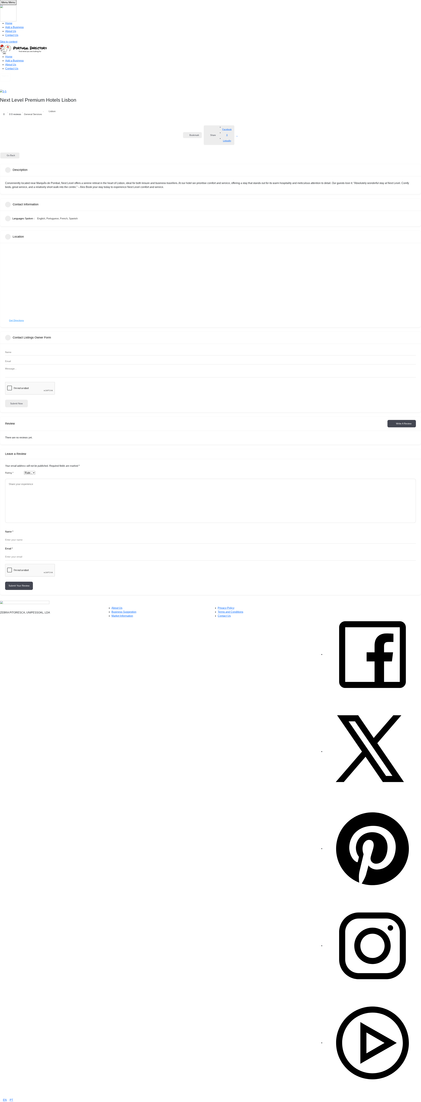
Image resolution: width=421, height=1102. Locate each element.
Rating (9, 472)
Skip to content (8, 41)
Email (9, 548)
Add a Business (14, 60)
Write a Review (403, 423)
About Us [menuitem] (10, 31)
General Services (33, 114)
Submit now (16, 403)
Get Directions (16, 320)
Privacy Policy (226, 608)
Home (8, 56)
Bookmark (194, 135)
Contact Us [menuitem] (11, 35)
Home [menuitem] (8, 23)
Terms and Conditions (230, 611)
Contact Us (11, 68)
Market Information (122, 615)
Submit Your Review (19, 585)
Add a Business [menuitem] (14, 27)
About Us (10, 64)
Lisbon (52, 111)
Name (9, 531)
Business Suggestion (123, 611)
